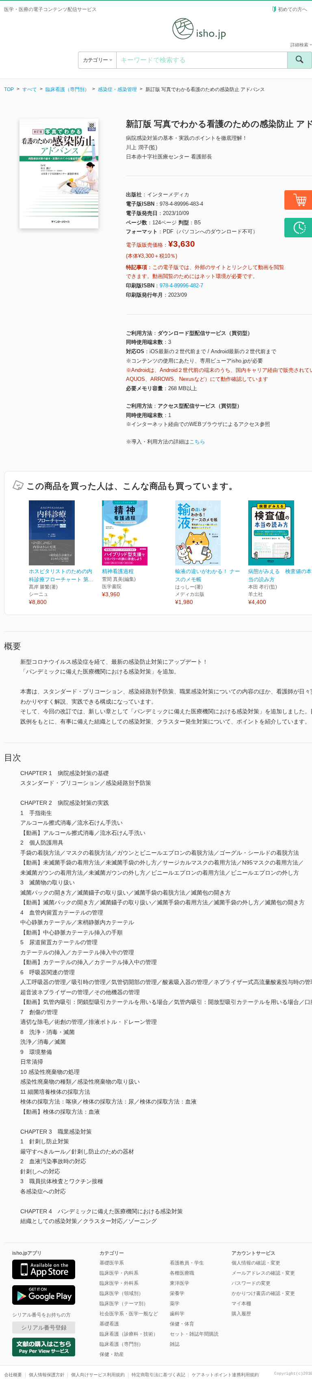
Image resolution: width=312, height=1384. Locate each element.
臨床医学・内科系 (119, 1273)
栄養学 (177, 1293)
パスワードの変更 (251, 1283)
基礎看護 (109, 1324)
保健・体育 (182, 1324)
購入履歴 (241, 1314)
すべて (29, 89)
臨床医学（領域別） (121, 1293)
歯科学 (177, 1314)
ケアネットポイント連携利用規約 (225, 1374)
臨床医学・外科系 (119, 1283)
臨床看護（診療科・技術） (129, 1334)
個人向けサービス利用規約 (98, 1374)
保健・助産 (112, 1354)
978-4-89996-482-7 (181, 285)
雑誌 (175, 1344)
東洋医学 (179, 1283)
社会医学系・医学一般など (129, 1314)
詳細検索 (300, 44)
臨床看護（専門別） (67, 89)
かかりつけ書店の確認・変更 (263, 1293)
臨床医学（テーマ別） (124, 1303)
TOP (9, 89)
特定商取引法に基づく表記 (158, 1374)
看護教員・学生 (187, 1263)
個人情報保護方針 (47, 1374)
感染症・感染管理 (117, 89)
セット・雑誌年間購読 (194, 1334)
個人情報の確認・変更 (256, 1263)
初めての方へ (292, 9)
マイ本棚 (241, 1303)
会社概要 (13, 1374)
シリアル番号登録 (44, 1327)
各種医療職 (182, 1273)
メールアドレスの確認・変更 (263, 1273)
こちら (197, 442)
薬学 (175, 1303)
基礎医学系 (112, 1263)
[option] (65, 553)
